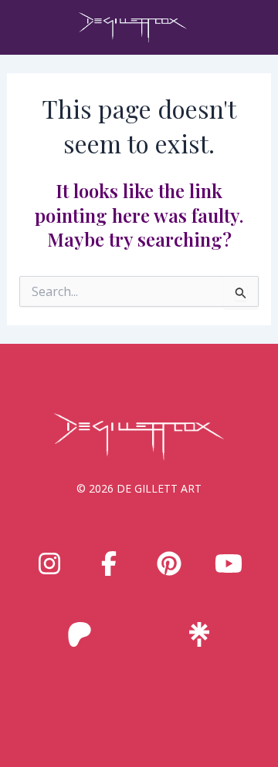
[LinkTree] (199, 634)
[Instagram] (49, 563)
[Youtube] (228, 563)
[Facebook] (108, 563)
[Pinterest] (169, 563)
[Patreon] (79, 634)
